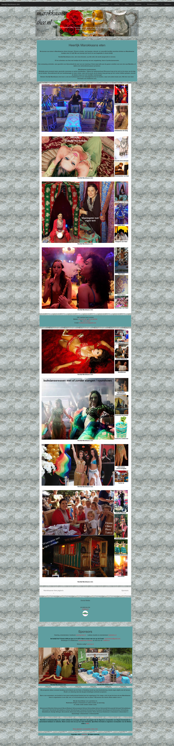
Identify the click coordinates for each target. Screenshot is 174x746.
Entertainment (104, 4)
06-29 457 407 (82, 319)
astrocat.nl (90, 644)
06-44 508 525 (93, 319)
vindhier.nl (85, 609)
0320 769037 (86, 321)
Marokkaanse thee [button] (152, 4)
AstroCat (84, 734)
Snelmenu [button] (167, 4)
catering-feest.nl (81, 635)
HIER (87, 723)
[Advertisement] (87, 741)
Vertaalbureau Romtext (85, 640)
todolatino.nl (112, 635)
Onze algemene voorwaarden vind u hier (85, 729)
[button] (53, 591)
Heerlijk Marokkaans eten (10, 4)
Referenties (138, 4)
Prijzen (127, 4)
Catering (116, 4)
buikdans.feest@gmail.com (87, 323)
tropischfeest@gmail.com (112, 638)
